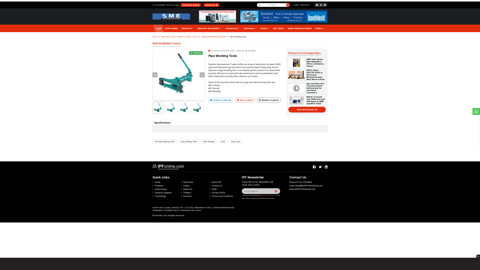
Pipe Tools (235, 141)
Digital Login (173, 5)
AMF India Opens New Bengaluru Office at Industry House (315, 62)
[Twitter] (321, 5)
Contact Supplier (222, 100)
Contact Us (217, 185)
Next (202, 74)
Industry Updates (163, 192)
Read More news (306, 110)
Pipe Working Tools (189, 141)
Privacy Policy (218, 192)
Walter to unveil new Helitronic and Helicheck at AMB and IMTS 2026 (315, 100)
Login (296, 5)
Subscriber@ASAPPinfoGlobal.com (305, 185)
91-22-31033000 (158, 5)
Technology (232, 28)
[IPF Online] (171, 16)
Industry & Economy (208, 28)
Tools (222, 141)
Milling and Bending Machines (213, 37)
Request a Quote (270, 100)
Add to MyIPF (246, 100)
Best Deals (278, 28)
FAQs (214, 189)
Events (319, 28)
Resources (249, 28)
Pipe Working (208, 141)
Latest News (171, 28)
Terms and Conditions (222, 196)
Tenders (187, 192)
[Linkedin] (325, 5)
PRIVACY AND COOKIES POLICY (269, 195)
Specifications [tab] (162, 122)
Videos (264, 28)
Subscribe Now (189, 5)
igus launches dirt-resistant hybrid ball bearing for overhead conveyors (315, 88)
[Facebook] (317, 5)
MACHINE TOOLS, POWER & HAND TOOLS (179, 37)
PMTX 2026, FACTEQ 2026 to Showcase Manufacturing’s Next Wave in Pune (315, 74)
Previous (155, 74)
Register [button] (305, 5)
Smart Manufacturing (300, 28)
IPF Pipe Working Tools (164, 141)
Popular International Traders (227, 50)
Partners (187, 196)
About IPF (216, 182)
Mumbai (251, 50)
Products (187, 28)
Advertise (210, 5)
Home (158, 28)
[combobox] (263, 5)
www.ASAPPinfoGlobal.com (302, 189)
